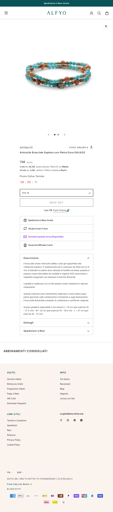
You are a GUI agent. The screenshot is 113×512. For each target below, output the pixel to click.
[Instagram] (68, 420)
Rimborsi (11, 435)
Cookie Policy (13, 444)
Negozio (64, 393)
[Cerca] (99, 13)
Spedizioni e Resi (34, 330)
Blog (62, 388)
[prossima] (65, 134)
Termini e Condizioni (16, 420)
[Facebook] (61, 420)
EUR (19, 472)
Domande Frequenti (16, 403)
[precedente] (48, 134)
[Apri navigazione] (6, 13)
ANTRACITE (26, 147)
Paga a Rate (13, 393)
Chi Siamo (65, 379)
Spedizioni (12, 425)
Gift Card (11, 398)
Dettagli (29, 322)
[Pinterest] (75, 420)
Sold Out (57, 202)
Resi (9, 430)
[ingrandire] (106, 26)
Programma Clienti (16, 388)
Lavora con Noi (67, 398)
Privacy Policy (14, 440)
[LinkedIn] (81, 420)
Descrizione (31, 258)
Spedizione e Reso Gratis (56, 3)
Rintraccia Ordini (15, 384)
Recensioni (65, 384)
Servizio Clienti (14, 379)
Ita (8, 472)
